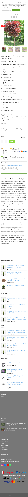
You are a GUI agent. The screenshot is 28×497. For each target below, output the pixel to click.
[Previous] (3, 32)
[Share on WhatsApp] (2, 168)
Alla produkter (11, 165)
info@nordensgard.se (14, 461)
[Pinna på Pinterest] (14, 168)
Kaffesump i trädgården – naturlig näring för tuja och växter (16, 429)
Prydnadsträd (19, 165)
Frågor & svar (4, 443)
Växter (16, 14)
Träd (6, 165)
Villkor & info (4, 445)
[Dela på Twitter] (8, 168)
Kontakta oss (4, 439)
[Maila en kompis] (11, 168)
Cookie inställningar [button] (6, 10)
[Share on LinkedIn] (16, 168)
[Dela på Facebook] (5, 168)
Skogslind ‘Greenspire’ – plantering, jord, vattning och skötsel (16, 424)
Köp (11, 141)
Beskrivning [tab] (4, 175)
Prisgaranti (4, 447)
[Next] (24, 32)
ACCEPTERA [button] (16, 10)
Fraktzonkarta (4, 449)
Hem (11, 14)
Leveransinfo (4, 441)
